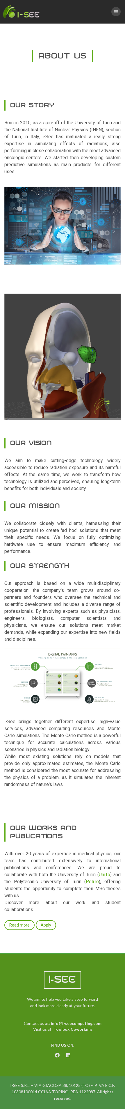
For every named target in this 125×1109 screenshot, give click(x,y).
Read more (19, 925)
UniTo (104, 874)
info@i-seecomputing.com (76, 1023)
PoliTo (92, 881)
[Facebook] (57, 1055)
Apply (46, 925)
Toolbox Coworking (72, 1029)
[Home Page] (22, 11)
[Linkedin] (68, 1055)
